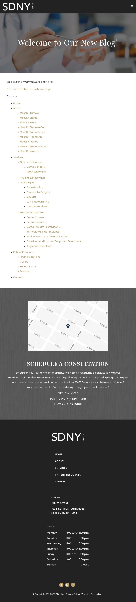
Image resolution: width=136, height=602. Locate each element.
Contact (18, 277)
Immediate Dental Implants (43, 232)
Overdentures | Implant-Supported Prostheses (54, 241)
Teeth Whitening (36, 172)
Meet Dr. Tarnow (29, 113)
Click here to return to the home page (29, 89)
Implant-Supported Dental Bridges (47, 236)
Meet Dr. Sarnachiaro (32, 132)
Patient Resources (23, 252)
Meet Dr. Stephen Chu (32, 127)
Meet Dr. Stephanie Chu (33, 146)
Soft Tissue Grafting (38, 202)
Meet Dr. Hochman (31, 137)
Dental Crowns (35, 217)
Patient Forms (28, 266)
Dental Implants (36, 222)
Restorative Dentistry (32, 213)
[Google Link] (67, 585)
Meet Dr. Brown (28, 123)
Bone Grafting (35, 187)
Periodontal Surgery (38, 192)
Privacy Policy (73, 594)
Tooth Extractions (37, 206)
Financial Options (30, 257)
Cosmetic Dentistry (31, 162)
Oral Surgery (27, 183)
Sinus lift (31, 197)
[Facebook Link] (61, 585)
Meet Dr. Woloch (29, 151)
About (16, 108)
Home (16, 103)
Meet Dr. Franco (29, 142)
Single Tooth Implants (39, 246)
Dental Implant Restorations (43, 227)
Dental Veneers (36, 167)
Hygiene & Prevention (32, 178)
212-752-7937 (68, 393)
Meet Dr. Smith (28, 118)
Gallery (24, 262)
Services (18, 157)
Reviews (24, 271)
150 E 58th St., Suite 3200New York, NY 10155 (68, 401)
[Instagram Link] (73, 585)
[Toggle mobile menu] (132, 7)
